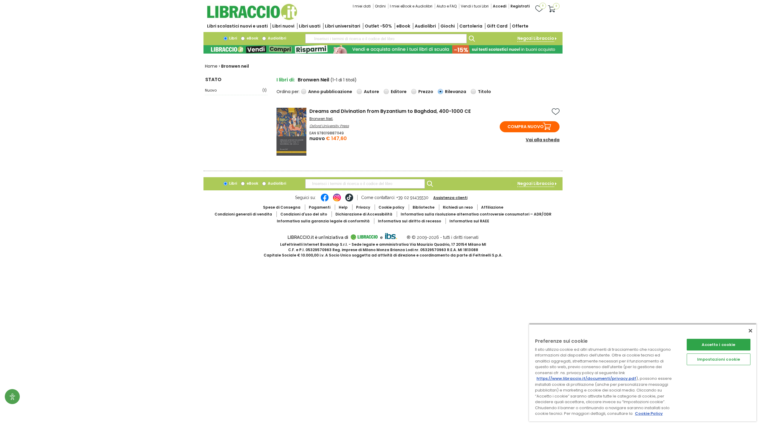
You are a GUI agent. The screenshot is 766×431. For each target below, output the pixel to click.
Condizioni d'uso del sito (303, 214)
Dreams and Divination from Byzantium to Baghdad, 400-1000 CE (390, 111)
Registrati (520, 6)
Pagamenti (319, 207)
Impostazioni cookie (718, 359)
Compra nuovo (525, 127)
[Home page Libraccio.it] (251, 18)
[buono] (383, 49)
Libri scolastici (237, 26)
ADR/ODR (476, 214)
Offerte (520, 26)
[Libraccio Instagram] (337, 200)
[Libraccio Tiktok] (349, 200)
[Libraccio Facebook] (324, 200)
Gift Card (497, 26)
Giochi (447, 26)
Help (343, 207)
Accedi (499, 6)
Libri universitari (342, 26)
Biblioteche (423, 207)
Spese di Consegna (281, 207)
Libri (232, 38)
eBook (403, 26)
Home (211, 66)
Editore (399, 92)
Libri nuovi (283, 26)
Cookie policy (391, 207)
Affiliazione (492, 207)
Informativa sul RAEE (469, 221)
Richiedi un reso (458, 207)
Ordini (380, 6)
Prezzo (425, 92)
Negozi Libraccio (535, 38)
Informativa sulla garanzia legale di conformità (323, 221)
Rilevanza (455, 92)
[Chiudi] (750, 331)
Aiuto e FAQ (447, 6)
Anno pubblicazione (330, 92)
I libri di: (285, 79)
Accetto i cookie (718, 344)
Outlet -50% (378, 26)
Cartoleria (470, 26)
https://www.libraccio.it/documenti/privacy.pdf (586, 378)
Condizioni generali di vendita (243, 214)
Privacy (363, 207)
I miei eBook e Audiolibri (411, 6)
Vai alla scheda (543, 140)
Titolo (484, 92)
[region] (642, 372)
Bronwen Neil (320, 118)
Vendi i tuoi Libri (475, 6)
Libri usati (309, 26)
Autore (371, 92)
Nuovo (236, 90)
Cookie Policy (649, 413)
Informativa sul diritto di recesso (409, 221)
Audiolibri (425, 26)
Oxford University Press (329, 125)
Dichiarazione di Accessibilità (363, 214)
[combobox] (386, 38)
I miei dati (362, 6)
